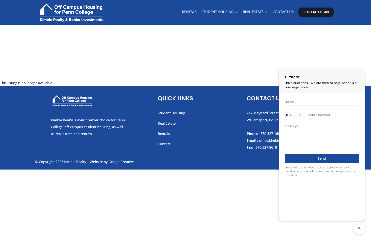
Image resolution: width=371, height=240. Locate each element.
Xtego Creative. (122, 161)
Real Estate (253, 12)
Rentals (189, 12)
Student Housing (217, 12)
